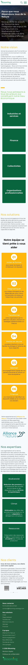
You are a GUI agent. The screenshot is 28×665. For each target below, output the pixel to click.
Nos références (7, 640)
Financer (5, 626)
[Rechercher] (21, 2)
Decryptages (6, 644)
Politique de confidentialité (10, 654)
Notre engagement (8, 637)
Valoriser (5, 624)
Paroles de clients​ (8, 642)
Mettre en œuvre (8, 622)
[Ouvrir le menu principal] (26, 2)
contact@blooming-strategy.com (13, 608)
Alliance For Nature (8, 633)
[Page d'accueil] (5, 3)
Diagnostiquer (7, 617)
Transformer (6, 619)
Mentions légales (7, 651)
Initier (4, 615)
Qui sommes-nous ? (8, 635)
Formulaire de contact (9, 606)
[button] (10, 592)
